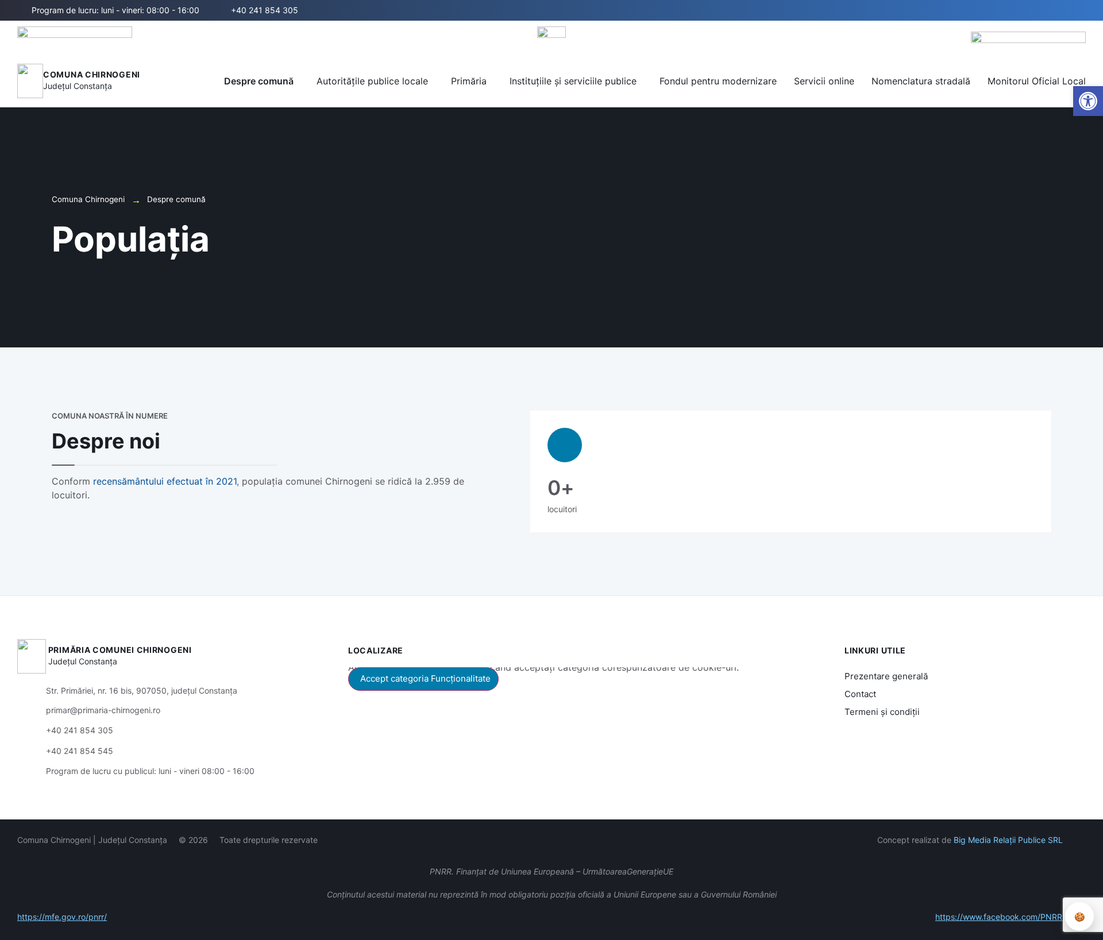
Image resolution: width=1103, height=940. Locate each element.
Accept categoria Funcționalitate (425, 678)
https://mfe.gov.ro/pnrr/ (62, 917)
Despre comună (259, 81)
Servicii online (824, 81)
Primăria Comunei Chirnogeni (120, 650)
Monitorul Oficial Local (1037, 81)
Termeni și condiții (882, 711)
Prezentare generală (886, 676)
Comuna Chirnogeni (91, 74)
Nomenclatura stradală (920, 81)
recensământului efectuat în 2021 (165, 481)
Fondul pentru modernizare (718, 81)
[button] (1038, 11)
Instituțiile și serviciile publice (573, 81)
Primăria (469, 81)
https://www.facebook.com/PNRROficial (1010, 917)
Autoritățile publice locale (372, 81)
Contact (860, 693)
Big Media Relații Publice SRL (1008, 840)
